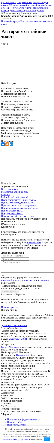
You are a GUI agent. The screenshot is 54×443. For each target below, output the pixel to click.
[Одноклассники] (7, 144)
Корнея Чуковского (11, 347)
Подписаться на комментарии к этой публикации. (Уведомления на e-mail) (21, 287)
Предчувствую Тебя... (12, 213)
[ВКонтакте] (3, 144)
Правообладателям (16, 424)
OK (46, 439)
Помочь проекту (9, 307)
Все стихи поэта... (10, 189)
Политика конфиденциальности (23, 419)
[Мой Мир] (11, 144)
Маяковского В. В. (18, 339)
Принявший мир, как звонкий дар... (19, 208)
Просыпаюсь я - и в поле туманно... (19, 205)
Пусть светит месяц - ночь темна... (18, 200)
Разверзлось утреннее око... (15, 192)
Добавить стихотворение (14, 325)
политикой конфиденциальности (18, 280)
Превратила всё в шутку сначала (17, 216)
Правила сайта (14, 422)
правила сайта (34, 242)
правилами (43, 280)
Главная (5, 10)
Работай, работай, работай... (15, 197)
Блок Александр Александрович (27, 10)
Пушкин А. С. (23, 355)
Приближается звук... (12, 210)
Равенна (5, 194)
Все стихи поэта (28, 21)
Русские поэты (8, 2)
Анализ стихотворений (36, 8)
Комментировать (10, 291)
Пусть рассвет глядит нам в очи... (18, 202)
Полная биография (10, 21)
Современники (24, 2)
